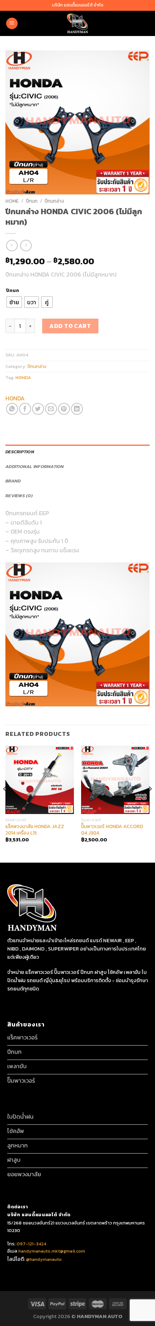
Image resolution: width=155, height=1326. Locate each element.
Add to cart (70, 326)
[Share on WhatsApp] (12, 409)
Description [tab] (19, 451)
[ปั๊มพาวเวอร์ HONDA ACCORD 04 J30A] (115, 780)
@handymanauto (44, 1259)
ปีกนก (31, 200)
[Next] (150, 803)
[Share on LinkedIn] (77, 409)
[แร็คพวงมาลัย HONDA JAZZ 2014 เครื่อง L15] (39, 780)
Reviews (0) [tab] (19, 495)
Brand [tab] (13, 480)
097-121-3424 (30, 1243)
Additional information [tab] (34, 466)
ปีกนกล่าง (54, 200)
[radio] (14, 302)
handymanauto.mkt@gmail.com (51, 1251)
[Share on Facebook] (25, 409)
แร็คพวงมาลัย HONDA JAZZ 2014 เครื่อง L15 (34, 829)
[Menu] (12, 24)
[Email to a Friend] (51, 409)
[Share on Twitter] (38, 409)
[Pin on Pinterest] (64, 409)
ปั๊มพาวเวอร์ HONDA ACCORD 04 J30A (112, 829)
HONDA (23, 377)
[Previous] (5, 803)
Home (12, 200)
